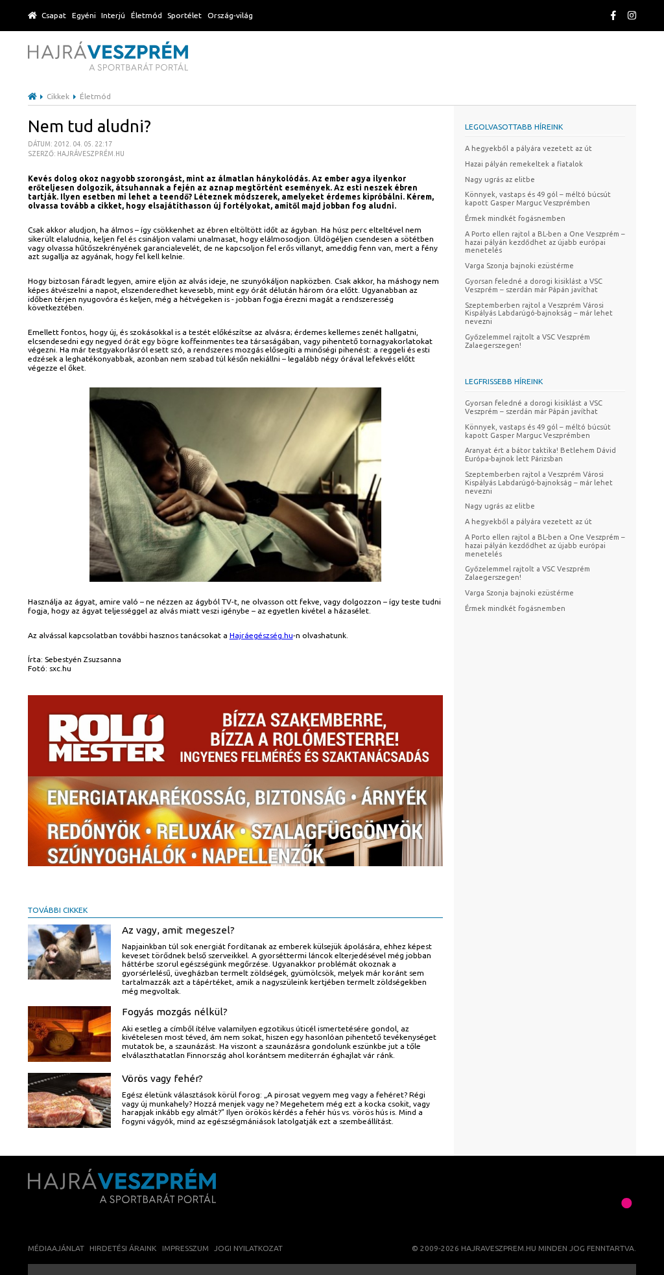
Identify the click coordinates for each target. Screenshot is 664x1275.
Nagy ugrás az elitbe (500, 179)
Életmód (146, 15)
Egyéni (84, 15)
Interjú (113, 15)
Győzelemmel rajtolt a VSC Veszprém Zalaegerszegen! (527, 341)
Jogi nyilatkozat (248, 1248)
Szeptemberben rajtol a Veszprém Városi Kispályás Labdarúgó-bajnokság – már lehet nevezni (539, 313)
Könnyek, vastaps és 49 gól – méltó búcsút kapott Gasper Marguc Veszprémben (538, 198)
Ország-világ (230, 15)
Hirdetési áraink (122, 1248)
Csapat (54, 15)
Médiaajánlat (56, 1248)
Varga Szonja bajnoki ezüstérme (519, 266)
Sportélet (184, 15)
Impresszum (185, 1248)
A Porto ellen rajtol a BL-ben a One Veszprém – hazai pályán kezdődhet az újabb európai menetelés (545, 242)
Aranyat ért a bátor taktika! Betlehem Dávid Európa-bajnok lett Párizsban (540, 454)
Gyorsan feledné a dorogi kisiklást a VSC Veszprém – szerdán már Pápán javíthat (533, 285)
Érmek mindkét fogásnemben (515, 218)
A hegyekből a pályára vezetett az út (528, 148)
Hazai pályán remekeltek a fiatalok (524, 164)
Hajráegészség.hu (261, 635)
